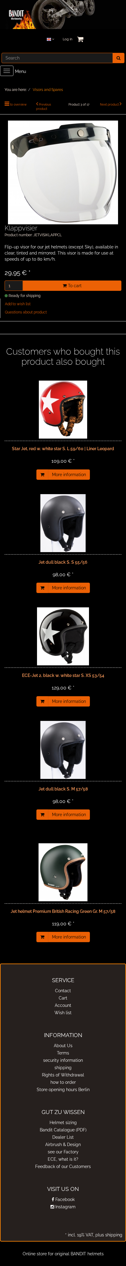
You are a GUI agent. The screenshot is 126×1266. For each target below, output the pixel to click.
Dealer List (63, 1137)
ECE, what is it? (63, 1159)
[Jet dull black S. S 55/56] (63, 523)
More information (69, 474)
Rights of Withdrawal (63, 1074)
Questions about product (26, 312)
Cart (63, 998)
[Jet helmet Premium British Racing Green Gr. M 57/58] (63, 872)
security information (63, 1060)
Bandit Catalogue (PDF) (63, 1129)
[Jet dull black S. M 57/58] (63, 750)
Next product (109, 104)
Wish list (63, 1012)
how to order (63, 1082)
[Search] (118, 58)
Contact (63, 990)
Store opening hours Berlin (63, 1089)
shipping (63, 1067)
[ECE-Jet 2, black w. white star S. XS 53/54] (63, 636)
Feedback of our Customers (63, 1166)
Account (63, 1005)
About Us (63, 1045)
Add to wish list (18, 304)
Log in (67, 39)
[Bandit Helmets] (63, 14)
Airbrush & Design (63, 1144)
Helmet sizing (63, 1122)
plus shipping (108, 1234)
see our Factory (63, 1151)
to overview (18, 104)
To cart (74, 285)
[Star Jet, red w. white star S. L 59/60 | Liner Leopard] (63, 409)
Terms (63, 1053)
